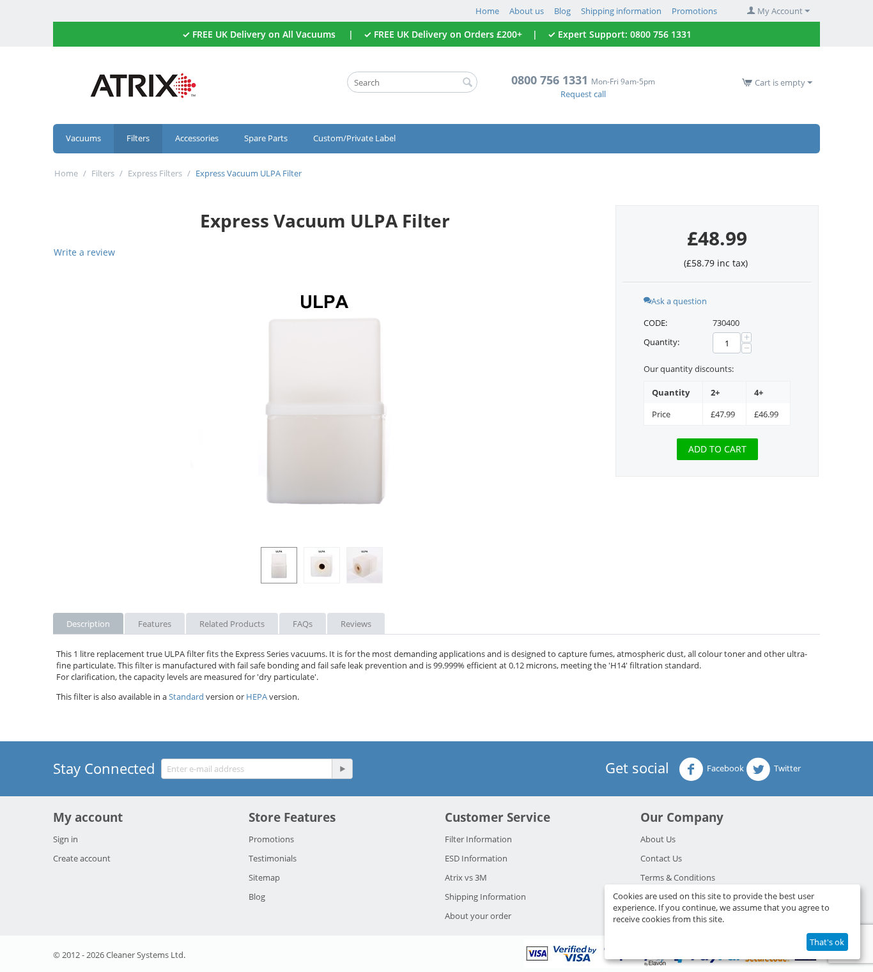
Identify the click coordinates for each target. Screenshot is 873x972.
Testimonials (273, 858)
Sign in (65, 839)
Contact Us (661, 858)
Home (487, 11)
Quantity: (661, 342)
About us (526, 11)
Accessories (197, 138)
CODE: (655, 322)
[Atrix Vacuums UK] (142, 84)
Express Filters (155, 173)
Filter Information (478, 839)
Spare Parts (266, 138)
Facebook (725, 768)
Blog (562, 11)
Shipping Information (485, 896)
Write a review (84, 252)
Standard (186, 696)
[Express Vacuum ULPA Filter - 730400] (324, 406)
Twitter (787, 768)
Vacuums (83, 138)
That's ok (827, 942)
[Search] (467, 83)
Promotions (694, 11)
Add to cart (717, 449)
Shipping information (621, 11)
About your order (478, 916)
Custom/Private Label (354, 138)
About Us (658, 839)
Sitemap (264, 877)
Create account (82, 858)
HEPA (256, 696)
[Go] (342, 768)
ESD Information (476, 858)
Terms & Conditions (677, 877)
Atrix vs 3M (466, 877)
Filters (138, 138)
